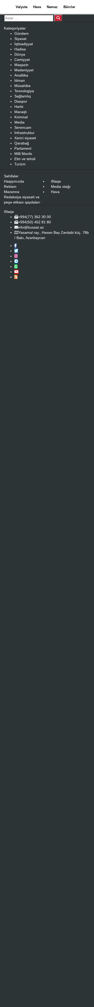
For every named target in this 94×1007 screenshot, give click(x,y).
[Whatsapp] (15, 266)
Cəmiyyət (22, 59)
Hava (37, 7)
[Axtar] (58, 18)
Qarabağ (21, 143)
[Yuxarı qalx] (79, 992)
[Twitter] (16, 251)
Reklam (10, 186)
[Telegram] (16, 261)
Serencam (22, 127)
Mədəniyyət (23, 70)
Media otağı (60, 186)
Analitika (21, 75)
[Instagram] (15, 256)
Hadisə (20, 49)
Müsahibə (22, 86)
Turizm (20, 164)
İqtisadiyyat (23, 44)
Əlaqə (56, 181)
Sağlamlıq (22, 96)
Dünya (19, 54)
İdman (19, 80)
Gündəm (21, 33)
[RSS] (15, 277)
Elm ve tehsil (24, 159)
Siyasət (20, 39)
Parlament (22, 148)
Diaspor (20, 101)
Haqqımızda (14, 181)
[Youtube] (16, 272)
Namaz (52, 7)
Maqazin (21, 65)
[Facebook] (15, 245)
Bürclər (69, 7)
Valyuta (21, 7)
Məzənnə (11, 192)
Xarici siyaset (25, 138)
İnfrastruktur (24, 133)
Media (19, 122)
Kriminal (21, 117)
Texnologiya (24, 91)
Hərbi (18, 106)
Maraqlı (20, 112)
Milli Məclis (23, 154)
